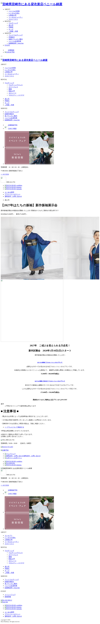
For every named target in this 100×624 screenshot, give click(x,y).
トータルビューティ (16, 17)
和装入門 (12, 91)
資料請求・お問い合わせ (13, 196)
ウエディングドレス (16, 85)
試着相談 (11, 50)
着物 (10, 89)
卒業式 (7, 101)
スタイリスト (13, 19)
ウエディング (13, 23)
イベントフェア (10, 594)
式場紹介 (12, 37)
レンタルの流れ (14, 13)
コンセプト (8, 535)
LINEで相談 (12, 128)
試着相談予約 (12, 125)
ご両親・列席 (13, 31)
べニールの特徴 (14, 11)
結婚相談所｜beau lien (16, 43)
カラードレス (13, 87)
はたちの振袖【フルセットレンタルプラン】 (50, 362)
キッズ (11, 29)
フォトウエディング (16, 35)
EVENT (7, 45)
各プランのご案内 (11, 116)
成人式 (11, 25)
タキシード (12, 93)
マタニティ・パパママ (16, 95)
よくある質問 (9, 192)
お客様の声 (12, 15)
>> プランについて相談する (14, 427)
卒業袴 (11, 27)
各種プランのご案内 (16, 39)
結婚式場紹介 (9, 114)
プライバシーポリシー (12, 194)
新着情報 (8, 597)
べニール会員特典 (15, 41)
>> (5, 174)
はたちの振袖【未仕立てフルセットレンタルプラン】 (50, 381)
